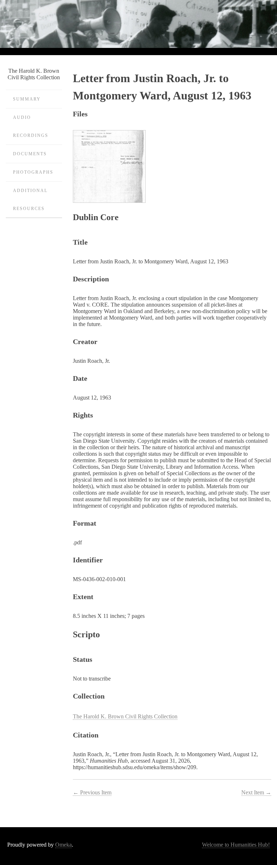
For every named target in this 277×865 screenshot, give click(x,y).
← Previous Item (92, 792)
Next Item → (256, 792)
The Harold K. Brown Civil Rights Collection (125, 716)
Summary (27, 99)
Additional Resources (30, 199)
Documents (30, 153)
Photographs (33, 172)
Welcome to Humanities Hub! (236, 845)
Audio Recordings (30, 126)
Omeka (63, 845)
